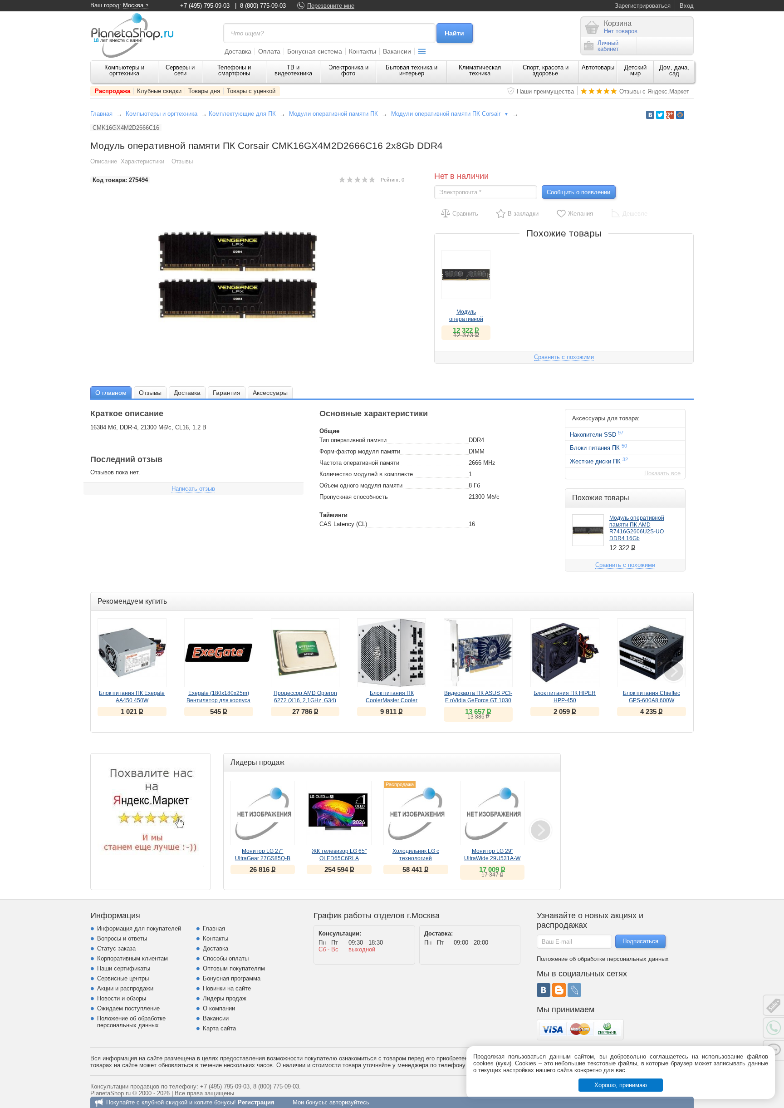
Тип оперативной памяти (353, 440)
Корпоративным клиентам (132, 958)
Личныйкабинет (608, 46)
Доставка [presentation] (187, 392)
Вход (687, 5)
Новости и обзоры (121, 998)
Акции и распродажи (125, 988)
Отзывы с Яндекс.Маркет (654, 91)
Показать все (662, 473)
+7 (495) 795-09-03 (205, 5)
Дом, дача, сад (674, 70)
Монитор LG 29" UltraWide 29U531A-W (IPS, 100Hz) (492, 858)
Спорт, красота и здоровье (545, 70)
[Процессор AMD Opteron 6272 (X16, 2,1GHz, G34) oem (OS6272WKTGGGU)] (305, 652)
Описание (103, 161)
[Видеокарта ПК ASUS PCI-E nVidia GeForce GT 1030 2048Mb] (478, 652)
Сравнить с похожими (564, 357)
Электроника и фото (348, 70)
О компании (219, 1008)
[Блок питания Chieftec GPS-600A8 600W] (651, 652)
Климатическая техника (480, 70)
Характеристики (142, 161)
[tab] (111, 392)
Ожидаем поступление (128, 1008)
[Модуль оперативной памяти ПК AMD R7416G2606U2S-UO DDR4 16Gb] (465, 274)
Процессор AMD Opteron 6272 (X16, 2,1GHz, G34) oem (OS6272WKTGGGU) (305, 700)
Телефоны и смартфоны (234, 70)
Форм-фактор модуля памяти (359, 451)
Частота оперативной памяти (359, 462)
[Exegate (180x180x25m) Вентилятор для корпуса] (218, 652)
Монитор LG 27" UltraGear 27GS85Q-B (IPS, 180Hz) (262, 858)
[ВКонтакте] (543, 990)
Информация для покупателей (139, 928)
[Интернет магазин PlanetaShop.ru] (135, 35)
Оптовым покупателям (234, 968)
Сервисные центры (123, 978)
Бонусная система (314, 51)
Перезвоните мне (330, 5)
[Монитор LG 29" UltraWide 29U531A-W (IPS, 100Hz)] (492, 813)
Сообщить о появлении (578, 192)
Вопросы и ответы (122, 938)
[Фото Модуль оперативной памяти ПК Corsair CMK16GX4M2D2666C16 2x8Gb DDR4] (247, 274)
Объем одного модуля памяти (360, 485)
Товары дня (204, 91)
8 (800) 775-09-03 (263, 5)
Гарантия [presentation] (226, 392)
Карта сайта (219, 1028)
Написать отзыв (193, 488)
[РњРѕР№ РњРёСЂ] (680, 115)
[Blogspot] (559, 990)
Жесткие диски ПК (599, 461)
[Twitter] (660, 115)
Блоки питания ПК (598, 447)
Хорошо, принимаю (620, 1085)
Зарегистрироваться (643, 5)
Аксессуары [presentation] (270, 392)
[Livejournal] (574, 990)
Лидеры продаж (224, 998)
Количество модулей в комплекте (366, 474)
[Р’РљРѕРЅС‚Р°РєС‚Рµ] (650, 115)
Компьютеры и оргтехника (124, 70)
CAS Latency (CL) (343, 524)
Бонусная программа (231, 978)
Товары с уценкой (251, 91)
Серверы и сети (180, 70)
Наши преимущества (545, 91)
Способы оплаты (226, 958)
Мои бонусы (309, 1102)
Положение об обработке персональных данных (131, 1022)
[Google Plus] (670, 115)
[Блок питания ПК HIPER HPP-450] (564, 652)
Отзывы (182, 161)
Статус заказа (116, 948)
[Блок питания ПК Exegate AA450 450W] (132, 652)
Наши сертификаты (123, 968)
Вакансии (397, 51)
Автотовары (598, 67)
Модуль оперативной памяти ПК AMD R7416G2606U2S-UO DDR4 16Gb (636, 528)
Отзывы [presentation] (150, 392)
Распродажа (112, 91)
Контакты (362, 51)
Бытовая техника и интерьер (411, 70)
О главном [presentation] (111, 392)
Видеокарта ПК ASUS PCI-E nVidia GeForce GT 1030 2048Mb (478, 700)
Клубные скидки (159, 91)
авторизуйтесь (349, 1102)
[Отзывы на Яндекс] (151, 813)
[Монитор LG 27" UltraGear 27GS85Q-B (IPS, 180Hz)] (262, 813)
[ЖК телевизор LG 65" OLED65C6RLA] (339, 813)
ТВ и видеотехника (293, 70)
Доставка (238, 51)
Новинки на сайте (227, 988)
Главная (101, 113)
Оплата (269, 51)
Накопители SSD (596, 434)
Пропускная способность (353, 496)
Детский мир (635, 70)
